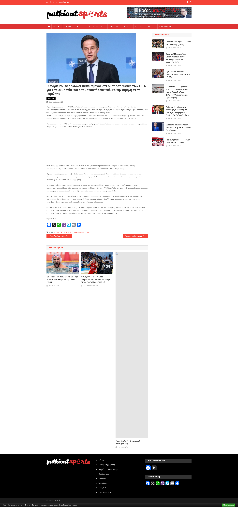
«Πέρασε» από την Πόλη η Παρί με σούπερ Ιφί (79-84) (178, 43)
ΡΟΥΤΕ (87, 232)
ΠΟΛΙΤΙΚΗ (81, 232)
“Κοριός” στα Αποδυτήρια (95, 26)
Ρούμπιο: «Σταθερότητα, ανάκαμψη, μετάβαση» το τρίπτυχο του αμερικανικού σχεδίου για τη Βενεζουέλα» (177, 111)
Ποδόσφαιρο (114, 26)
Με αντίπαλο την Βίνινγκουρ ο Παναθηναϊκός (128, 442)
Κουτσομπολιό (165, 26)
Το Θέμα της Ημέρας (73, 26)
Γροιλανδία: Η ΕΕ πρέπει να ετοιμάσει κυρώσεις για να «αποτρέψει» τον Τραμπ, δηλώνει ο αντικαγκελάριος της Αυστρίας (177, 92)
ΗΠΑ (60, 232)
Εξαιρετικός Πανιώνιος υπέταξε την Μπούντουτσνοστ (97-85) (178, 74)
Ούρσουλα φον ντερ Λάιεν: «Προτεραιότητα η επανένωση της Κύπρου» (178, 127)
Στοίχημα (151, 26)
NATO (56, 232)
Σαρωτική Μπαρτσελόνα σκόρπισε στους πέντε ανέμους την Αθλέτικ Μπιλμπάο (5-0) (176, 58)
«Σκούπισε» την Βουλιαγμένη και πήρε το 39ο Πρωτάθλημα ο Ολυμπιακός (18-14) (62, 279)
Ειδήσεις (57, 26)
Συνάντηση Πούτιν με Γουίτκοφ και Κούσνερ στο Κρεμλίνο (136, 236)
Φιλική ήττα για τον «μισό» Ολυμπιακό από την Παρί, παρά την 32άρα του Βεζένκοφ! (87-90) (95, 279)
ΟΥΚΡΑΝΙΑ (73, 232)
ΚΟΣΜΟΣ (66, 232)
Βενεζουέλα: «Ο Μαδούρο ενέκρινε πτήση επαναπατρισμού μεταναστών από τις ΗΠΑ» (61, 236)
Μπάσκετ (127, 26)
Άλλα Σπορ (139, 26)
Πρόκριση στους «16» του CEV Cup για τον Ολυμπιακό (178, 141)
